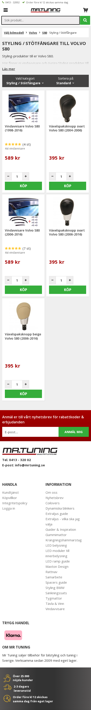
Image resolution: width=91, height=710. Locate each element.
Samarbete (54, 577)
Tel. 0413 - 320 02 (16, 460)
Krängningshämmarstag (64, 540)
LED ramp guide (58, 561)
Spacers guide (56, 582)
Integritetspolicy (14, 503)
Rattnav (51, 572)
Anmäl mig (73, 432)
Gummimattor (56, 534)
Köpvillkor (9, 497)
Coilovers (53, 503)
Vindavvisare (55, 609)
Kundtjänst (10, 492)
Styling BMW (55, 587)
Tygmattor (54, 598)
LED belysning (56, 545)
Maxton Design (57, 566)
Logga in (8, 508)
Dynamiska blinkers (60, 508)
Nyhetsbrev (55, 497)
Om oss (51, 492)
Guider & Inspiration (61, 529)
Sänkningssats (56, 593)
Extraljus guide (57, 513)
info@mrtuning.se (30, 465)
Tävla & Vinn (55, 603)
